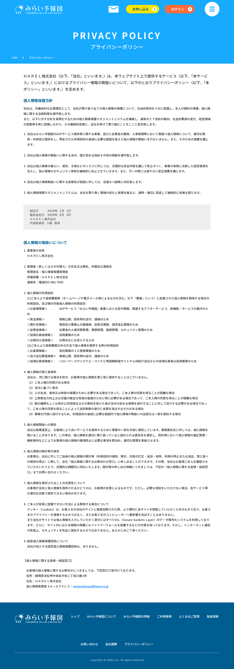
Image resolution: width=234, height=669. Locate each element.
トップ (75, 616)
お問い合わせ (89, 644)
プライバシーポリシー (41, 57)
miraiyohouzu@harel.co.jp (91, 586)
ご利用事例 (164, 616)
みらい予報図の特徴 (136, 616)
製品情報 (212, 616)
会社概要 (111, 644)
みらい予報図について (101, 616)
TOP (14, 57)
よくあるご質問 (189, 616)
